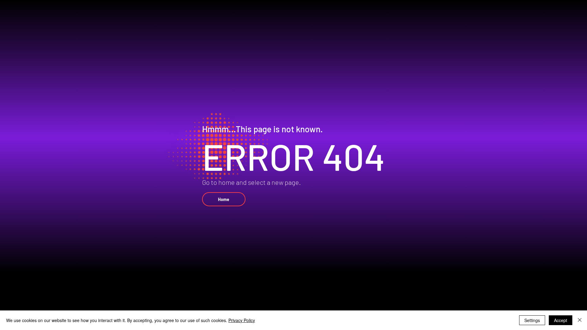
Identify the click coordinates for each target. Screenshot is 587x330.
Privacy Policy (241, 320)
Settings (532, 320)
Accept (560, 320)
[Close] (579, 320)
